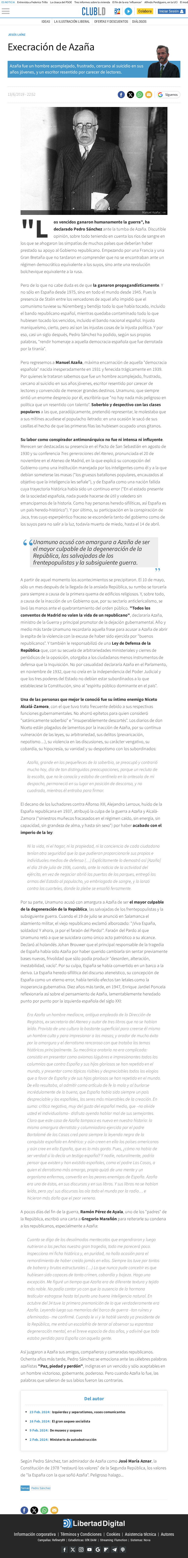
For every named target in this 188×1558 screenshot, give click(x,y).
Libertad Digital (94, 1523)
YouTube (89, 1549)
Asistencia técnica (140, 1534)
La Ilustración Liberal (72, 21)
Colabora (145, 11)
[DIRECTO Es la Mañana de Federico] (128, 11)
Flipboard (106, 1549)
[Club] (94, 11)
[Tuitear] (130, 94)
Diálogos (139, 21)
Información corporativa (35, 1534)
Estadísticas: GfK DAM (82, 1540)
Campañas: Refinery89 (51, 1540)
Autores (167, 1534)
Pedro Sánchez (40, 1488)
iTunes (122, 1549)
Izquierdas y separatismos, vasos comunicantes (77, 1412)
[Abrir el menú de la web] (41, 11)
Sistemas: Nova (140, 1540)
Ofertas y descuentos (111, 21)
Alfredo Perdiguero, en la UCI (160, 2)
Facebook (64, 1549)
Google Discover (97, 1549)
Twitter (73, 1549)
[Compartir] (121, 94)
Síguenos (171, 94)
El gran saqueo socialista (60, 1421)
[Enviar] (139, 94)
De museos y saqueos (56, 1430)
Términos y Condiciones (81, 1534)
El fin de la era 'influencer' (127, 2)
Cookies (113, 1534)
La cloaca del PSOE (61, 2)
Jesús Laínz (16, 34)
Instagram (81, 1549)
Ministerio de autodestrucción (63, 1439)
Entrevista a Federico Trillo (32, 2)
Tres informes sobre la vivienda (92, 2)
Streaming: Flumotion (113, 1540)
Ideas (46, 21)
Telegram (114, 1549)
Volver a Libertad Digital (117, 11)
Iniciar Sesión (169, 11)
